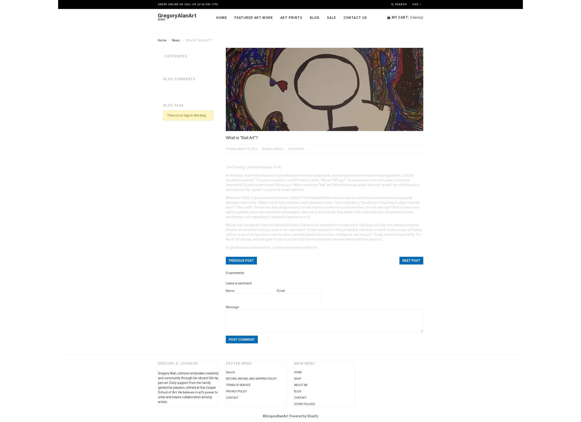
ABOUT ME (301, 385)
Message (232, 307)
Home (221, 17)
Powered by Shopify (303, 416)
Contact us (355, 17)
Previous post (241, 260)
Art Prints (291, 17)
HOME (298, 372)
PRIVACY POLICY (236, 391)
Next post (411, 260)
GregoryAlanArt (177, 17)
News (176, 40)
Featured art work (253, 17)
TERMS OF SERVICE (238, 385)
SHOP (297, 378)
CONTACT (232, 397)
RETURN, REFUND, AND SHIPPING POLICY (251, 378)
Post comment (242, 339)
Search (230, 372)
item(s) (407, 17)
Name (230, 291)
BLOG (297, 391)
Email (281, 291)
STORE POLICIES (304, 404)
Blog (315, 17)
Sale (331, 17)
